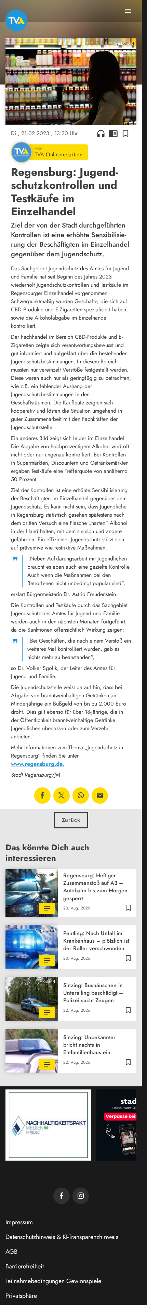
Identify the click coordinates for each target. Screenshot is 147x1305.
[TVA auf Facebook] (61, 1196)
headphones (101, 133)
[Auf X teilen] (61, 795)
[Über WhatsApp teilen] (80, 795)
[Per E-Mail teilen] (100, 795)
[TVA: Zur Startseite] (16, 20)
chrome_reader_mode (113, 133)
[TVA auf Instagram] (80, 1196)
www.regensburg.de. (37, 764)
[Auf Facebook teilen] (42, 795)
